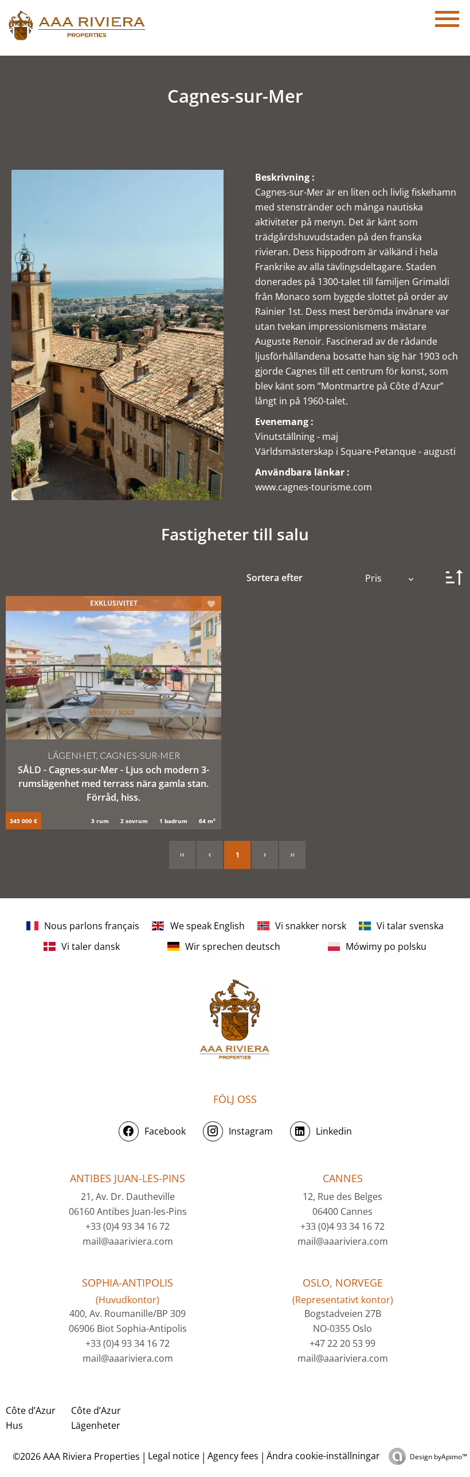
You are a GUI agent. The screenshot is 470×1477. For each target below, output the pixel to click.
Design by (438, 1456)
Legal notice (173, 1455)
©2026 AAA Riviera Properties (75, 1456)
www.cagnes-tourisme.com (313, 487)
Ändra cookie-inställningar (323, 1455)
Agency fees (232, 1455)
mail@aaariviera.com (128, 1241)
